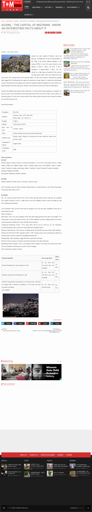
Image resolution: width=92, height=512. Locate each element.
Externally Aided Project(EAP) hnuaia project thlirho (14, 375)
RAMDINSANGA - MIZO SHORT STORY (38, 473)
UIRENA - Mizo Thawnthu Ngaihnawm (37, 465)
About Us (23, 455)
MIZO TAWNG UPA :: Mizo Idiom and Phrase (76, 82)
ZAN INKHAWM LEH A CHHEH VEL (14, 472)
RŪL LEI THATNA (59, 473)
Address (60, 455)
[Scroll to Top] (88, 508)
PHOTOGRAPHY (72, 7)
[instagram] (16, 9)
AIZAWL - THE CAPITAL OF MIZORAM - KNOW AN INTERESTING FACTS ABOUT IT (31, 26)
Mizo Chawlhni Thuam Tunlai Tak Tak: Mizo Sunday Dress (80, 91)
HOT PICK (48, 7)
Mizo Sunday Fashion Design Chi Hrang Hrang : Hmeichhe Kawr (80, 74)
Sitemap (69, 455)
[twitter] (13, 9)
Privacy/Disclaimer (47, 455)
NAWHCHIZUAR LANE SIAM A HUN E (14, 465)
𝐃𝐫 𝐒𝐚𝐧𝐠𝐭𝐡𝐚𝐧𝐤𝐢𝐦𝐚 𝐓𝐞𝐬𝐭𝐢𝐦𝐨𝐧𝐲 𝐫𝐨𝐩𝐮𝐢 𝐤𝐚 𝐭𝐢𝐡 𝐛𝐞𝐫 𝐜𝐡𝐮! (83, 466)
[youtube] (10, 9)
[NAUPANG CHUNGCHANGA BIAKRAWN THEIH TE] (47, 372)
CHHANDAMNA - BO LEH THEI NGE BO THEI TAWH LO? (83, 473)
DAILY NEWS (36, 7)
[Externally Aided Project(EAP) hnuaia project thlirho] (16, 372)
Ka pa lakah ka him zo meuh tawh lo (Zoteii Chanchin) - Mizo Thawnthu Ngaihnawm (80, 50)
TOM (9, 508)
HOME (26, 7)
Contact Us (34, 455)
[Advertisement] (31, 42)
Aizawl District (57, 320)
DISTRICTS (28, 15)
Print (53, 33)
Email (59, 33)
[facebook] (7, 9)
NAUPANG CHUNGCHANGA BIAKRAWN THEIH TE (44, 375)
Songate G (81, 508)
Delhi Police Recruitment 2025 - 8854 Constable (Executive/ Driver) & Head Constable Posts (63, 2)
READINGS (59, 7)
